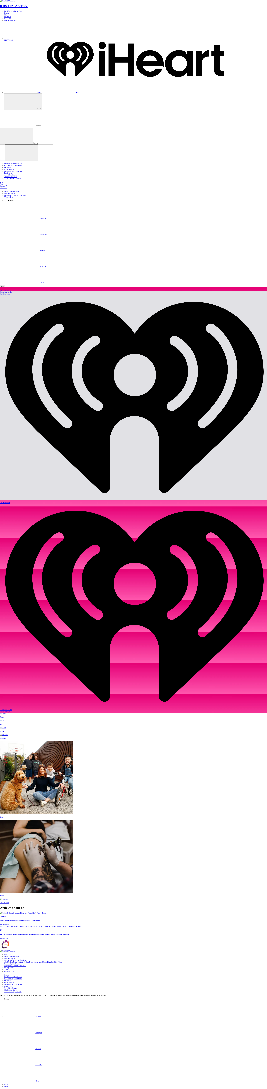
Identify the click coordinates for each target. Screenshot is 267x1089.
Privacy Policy (9, 968)
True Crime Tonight (10, 175)
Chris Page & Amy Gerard (13, 171)
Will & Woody (9, 169)
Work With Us (9, 971)
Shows (6, 13)
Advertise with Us (10, 20)
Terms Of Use (8, 969)
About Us (7, 954)
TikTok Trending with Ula (12, 179)
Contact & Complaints (11, 191)
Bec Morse (7, 167)
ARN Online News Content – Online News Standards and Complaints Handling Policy (33, 962)
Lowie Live (8, 173)
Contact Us (3, 186)
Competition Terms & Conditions (15, 195)
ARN (6, 1084)
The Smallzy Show (10, 177)
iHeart (6, 1086)
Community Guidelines (12, 964)
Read (1, 184)
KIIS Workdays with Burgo (13, 165)
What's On (7, 17)
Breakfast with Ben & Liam (13, 11)
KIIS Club (7, 19)
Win (5, 15)
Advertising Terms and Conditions (15, 960)
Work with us (8, 197)
